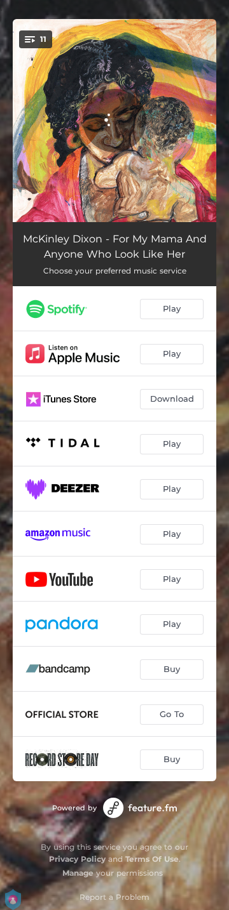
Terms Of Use (152, 859)
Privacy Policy (77, 859)
